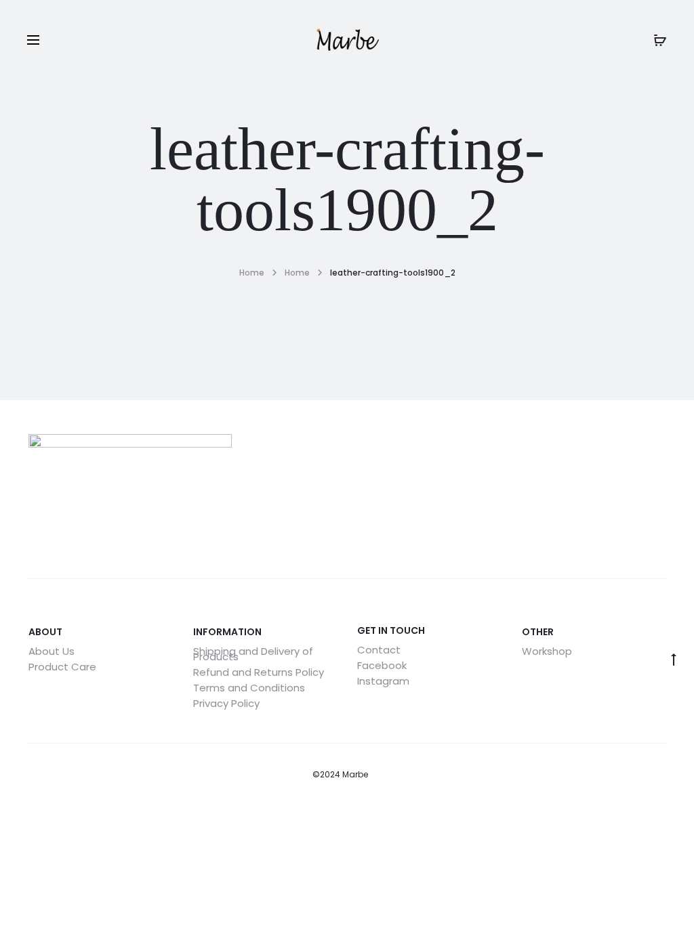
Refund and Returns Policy (258, 672)
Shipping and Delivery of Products (253, 654)
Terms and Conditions (249, 688)
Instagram (383, 681)
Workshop (547, 651)
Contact (379, 650)
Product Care (62, 667)
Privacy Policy (226, 703)
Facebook (382, 665)
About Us (51, 651)
